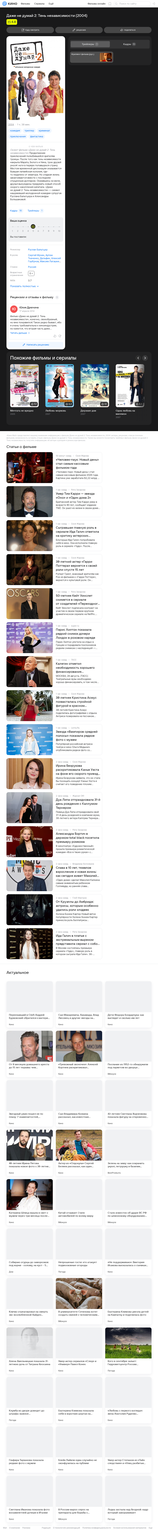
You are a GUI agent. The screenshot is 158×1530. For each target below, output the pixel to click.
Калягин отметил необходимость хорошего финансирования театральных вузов (75, 668)
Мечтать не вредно (21, 410)
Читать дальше (18, 332)
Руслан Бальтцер (38, 249)
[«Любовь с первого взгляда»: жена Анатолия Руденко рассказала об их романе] (128, 1400)
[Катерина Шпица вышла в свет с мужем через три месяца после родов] (29, 1202)
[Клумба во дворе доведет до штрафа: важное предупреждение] (29, 1400)
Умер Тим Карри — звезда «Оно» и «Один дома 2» (75, 495)
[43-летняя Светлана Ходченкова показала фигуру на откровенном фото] (128, 1103)
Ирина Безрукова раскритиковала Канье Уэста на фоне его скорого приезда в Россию (78, 770)
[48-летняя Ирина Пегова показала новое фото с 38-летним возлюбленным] (29, 1153)
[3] (23, 231)
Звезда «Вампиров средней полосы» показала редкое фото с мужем (77, 736)
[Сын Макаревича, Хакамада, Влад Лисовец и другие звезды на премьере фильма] (79, 1004)
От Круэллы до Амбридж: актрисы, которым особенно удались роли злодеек (77, 906)
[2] (18, 231)
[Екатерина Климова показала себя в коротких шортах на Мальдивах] (79, 1400)
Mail (5, 1528)
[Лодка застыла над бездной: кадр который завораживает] (128, 1499)
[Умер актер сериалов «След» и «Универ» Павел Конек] (79, 1351)
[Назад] (138, 358)
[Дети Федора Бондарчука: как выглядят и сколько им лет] (128, 1004)
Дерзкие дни (88, 410)
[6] (39, 231)
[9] (54, 231)
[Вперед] (145, 358)
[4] (28, 231)
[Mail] (4, 3)
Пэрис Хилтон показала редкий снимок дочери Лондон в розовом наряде (75, 633)
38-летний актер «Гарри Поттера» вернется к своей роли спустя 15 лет (76, 565)
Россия (32, 266)
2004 (11, 124)
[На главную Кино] (12, 3)
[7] (44, 231)
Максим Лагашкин (50, 261)
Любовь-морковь (55, 410)
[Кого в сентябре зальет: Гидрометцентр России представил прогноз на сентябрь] (128, 1351)
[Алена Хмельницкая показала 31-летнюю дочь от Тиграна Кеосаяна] (29, 1351)
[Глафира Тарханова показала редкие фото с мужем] (29, 1449)
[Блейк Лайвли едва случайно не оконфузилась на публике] (79, 1449)
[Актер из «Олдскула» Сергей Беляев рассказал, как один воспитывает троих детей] (79, 1153)
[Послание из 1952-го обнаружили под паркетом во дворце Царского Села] (128, 1054)
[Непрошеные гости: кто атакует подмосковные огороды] (79, 1252)
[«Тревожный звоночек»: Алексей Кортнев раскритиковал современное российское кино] (79, 1054)
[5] (34, 231)
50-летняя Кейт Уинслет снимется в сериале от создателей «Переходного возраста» (78, 600)
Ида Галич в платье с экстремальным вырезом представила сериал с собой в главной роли (77, 940)
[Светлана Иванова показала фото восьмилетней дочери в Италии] (29, 1499)
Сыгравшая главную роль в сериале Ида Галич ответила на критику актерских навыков (77, 532)
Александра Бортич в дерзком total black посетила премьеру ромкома (77, 838)
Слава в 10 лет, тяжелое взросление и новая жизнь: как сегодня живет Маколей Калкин (76, 872)
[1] (13, 231)
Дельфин (45, 258)
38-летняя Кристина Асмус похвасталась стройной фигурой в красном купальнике (76, 702)
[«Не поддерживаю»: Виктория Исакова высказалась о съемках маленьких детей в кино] (128, 1252)
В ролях (14, 255)
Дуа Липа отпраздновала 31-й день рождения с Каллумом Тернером (78, 804)
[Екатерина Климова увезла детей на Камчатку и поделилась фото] (128, 1301)
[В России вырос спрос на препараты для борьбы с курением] (79, 1499)
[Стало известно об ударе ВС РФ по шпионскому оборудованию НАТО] (128, 1202)
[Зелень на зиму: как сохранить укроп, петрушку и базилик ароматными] (128, 1153)
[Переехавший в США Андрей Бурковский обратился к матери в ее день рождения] (29, 1004)
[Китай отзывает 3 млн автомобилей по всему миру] (79, 1202)
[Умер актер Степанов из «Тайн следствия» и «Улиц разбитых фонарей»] (128, 1449)
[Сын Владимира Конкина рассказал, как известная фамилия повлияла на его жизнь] (79, 1103)
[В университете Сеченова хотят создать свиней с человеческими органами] (79, 1301)
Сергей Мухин (36, 255)
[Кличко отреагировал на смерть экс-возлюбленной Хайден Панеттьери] (29, 1301)
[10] (59, 231)
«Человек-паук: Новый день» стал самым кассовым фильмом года (77, 463)
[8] (49, 231)
